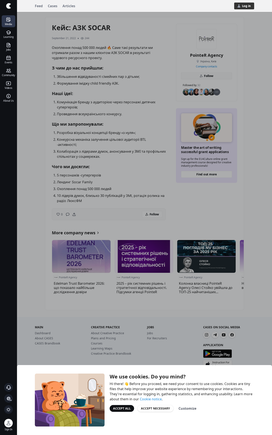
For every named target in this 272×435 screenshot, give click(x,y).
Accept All (122, 408)
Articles (68, 6)
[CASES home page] (8, 6)
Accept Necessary (155, 408)
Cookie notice (151, 399)
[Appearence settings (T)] (8, 409)
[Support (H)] (8, 387)
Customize (187, 408)
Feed (39, 6)
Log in (246, 6)
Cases (52, 6)
